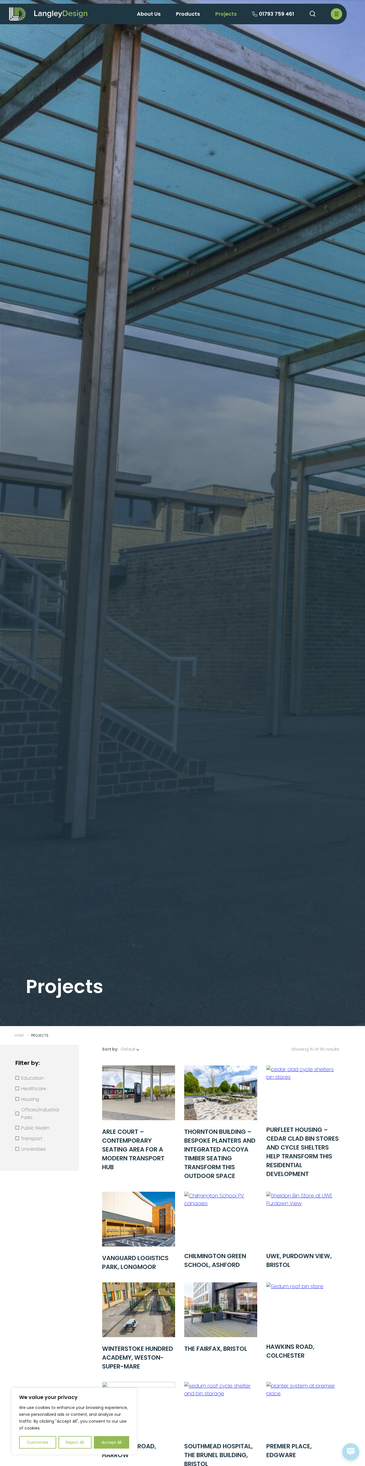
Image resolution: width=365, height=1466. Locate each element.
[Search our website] (312, 14)
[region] (74, 1421)
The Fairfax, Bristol (215, 1349)
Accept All (111, 1442)
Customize (37, 1442)
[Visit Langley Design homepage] (60, 14)
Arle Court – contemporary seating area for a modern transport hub (133, 1149)
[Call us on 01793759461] (254, 15)
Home (19, 1035)
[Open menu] (336, 14)
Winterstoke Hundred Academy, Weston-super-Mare (137, 1357)
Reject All (75, 1442)
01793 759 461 (276, 13)
